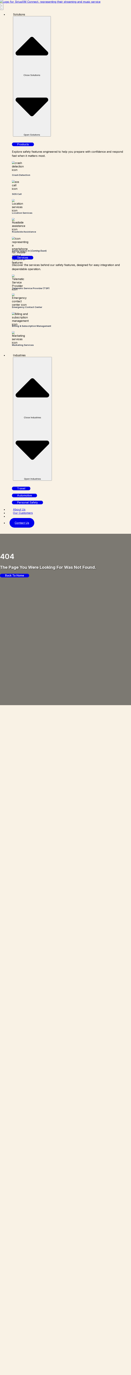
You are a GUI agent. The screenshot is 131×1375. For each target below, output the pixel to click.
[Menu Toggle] (1, 6)
